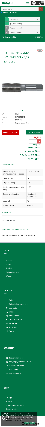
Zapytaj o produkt (34, 132)
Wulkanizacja (14, 316)
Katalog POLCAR (15, 319)
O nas (8, 264)
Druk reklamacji (15, 373)
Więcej (9, 276)
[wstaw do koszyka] (39, 141)
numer (5, 12)
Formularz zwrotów (16, 366)
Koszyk (9, 401)
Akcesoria (13, 327)
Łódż (33, 147)
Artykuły (9, 268)
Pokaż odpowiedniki (10, 132)
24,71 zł (37, 137)
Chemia (12, 312)
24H (33, 159)
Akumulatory (13, 308)
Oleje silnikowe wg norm (18, 304)
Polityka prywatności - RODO (20, 362)
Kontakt (9, 260)
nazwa (14, 12)
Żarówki (12, 331)
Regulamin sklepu (16, 358)
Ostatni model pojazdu (15, 405)
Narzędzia (13, 323)
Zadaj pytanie (11, 409)
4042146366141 (8, 220)
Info (32, 423)
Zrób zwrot (13, 369)
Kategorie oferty (12, 272)
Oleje (11, 300)
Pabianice (31, 151)
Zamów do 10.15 (29, 155)
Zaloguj (9, 398)
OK (41, 9)
